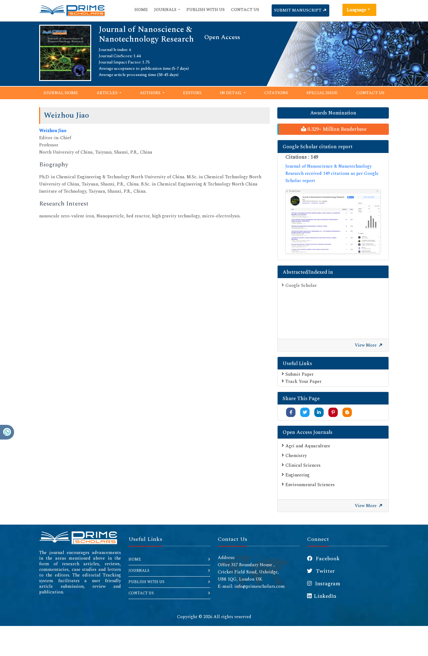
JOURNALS (138, 571)
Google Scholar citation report (317, 146)
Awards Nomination (333, 113)
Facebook (327, 559)
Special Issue (322, 93)
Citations (276, 93)
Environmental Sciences (310, 484)
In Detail (231, 93)
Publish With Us (205, 10)
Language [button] (356, 10)
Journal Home (61, 93)
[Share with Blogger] (347, 412)
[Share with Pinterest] (333, 412)
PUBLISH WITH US (146, 582)
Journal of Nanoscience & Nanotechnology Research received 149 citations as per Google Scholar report (331, 173)
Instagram (327, 584)
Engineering (297, 475)
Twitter (325, 571)
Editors (192, 93)
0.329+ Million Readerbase (336, 129)
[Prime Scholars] (72, 11)
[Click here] (333, 221)
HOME (134, 559)
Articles (107, 93)
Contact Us (245, 10)
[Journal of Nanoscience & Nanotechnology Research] (65, 52)
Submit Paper (299, 374)
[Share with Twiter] (305, 412)
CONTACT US (141, 593)
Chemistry (296, 455)
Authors (150, 93)
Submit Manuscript (298, 10)
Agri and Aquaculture (307, 446)
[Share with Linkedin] (319, 412)
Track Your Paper (303, 381)
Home (141, 10)
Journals (165, 10)
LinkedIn (325, 596)
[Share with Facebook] (290, 412)
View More (366, 345)
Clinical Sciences (303, 465)
